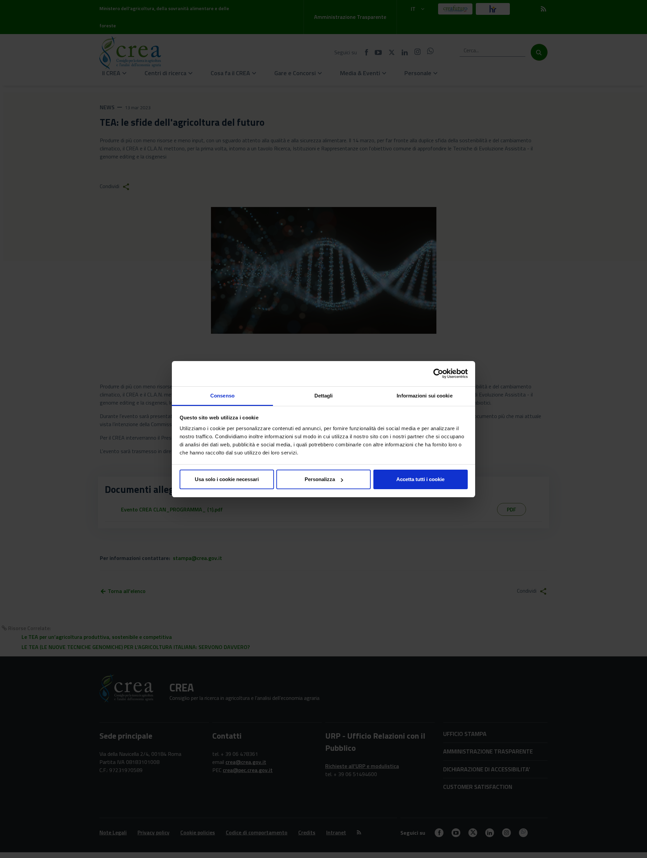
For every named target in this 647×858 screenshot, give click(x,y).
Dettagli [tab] (323, 395)
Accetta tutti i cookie (420, 479)
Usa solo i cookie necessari (227, 479)
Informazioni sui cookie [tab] (424, 395)
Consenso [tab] (222, 395)
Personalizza (320, 479)
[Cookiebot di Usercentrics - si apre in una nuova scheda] (438, 373)
